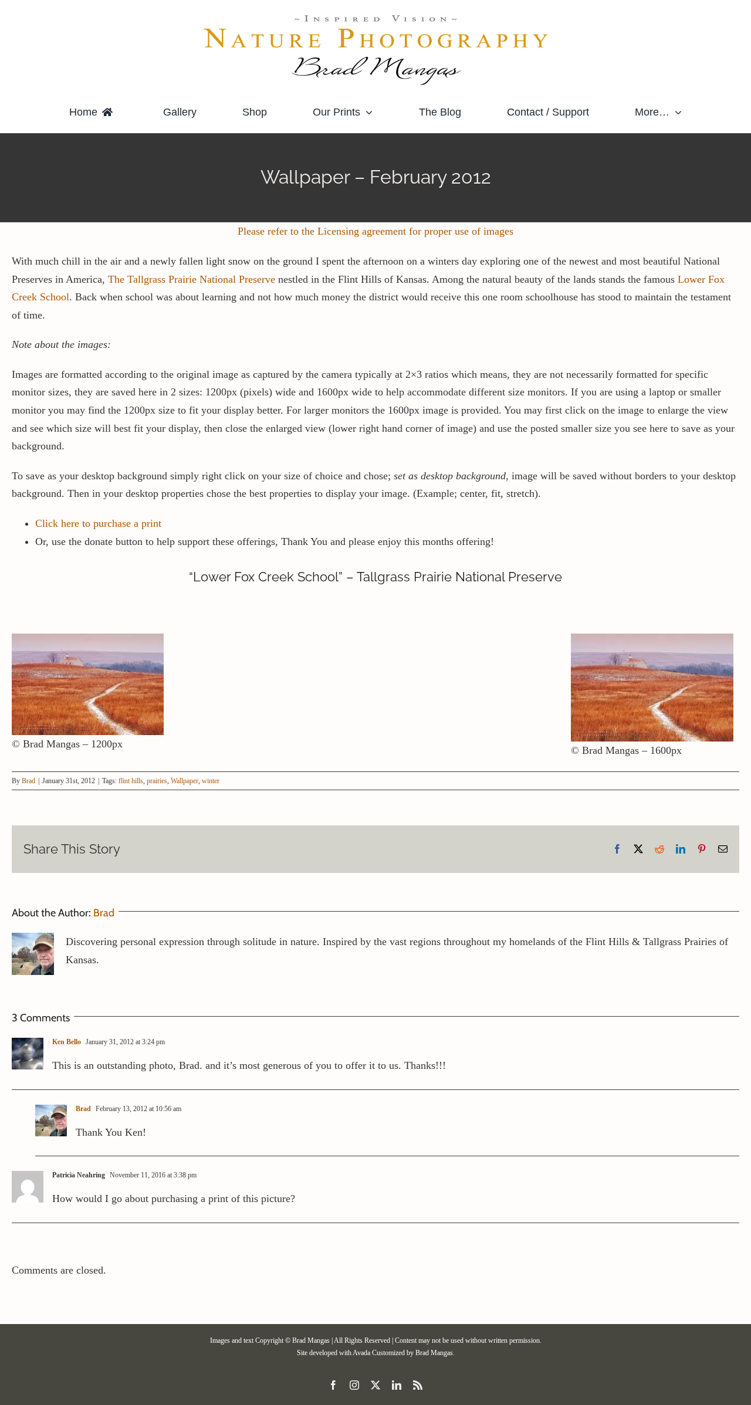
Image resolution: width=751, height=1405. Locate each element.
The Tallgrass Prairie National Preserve (193, 279)
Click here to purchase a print (98, 523)
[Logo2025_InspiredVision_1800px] (375, 17)
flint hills (131, 781)
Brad (28, 781)
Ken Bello (66, 1042)
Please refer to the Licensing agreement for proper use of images (375, 231)
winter (210, 781)
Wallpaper (184, 781)
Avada (361, 1353)
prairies (157, 781)
